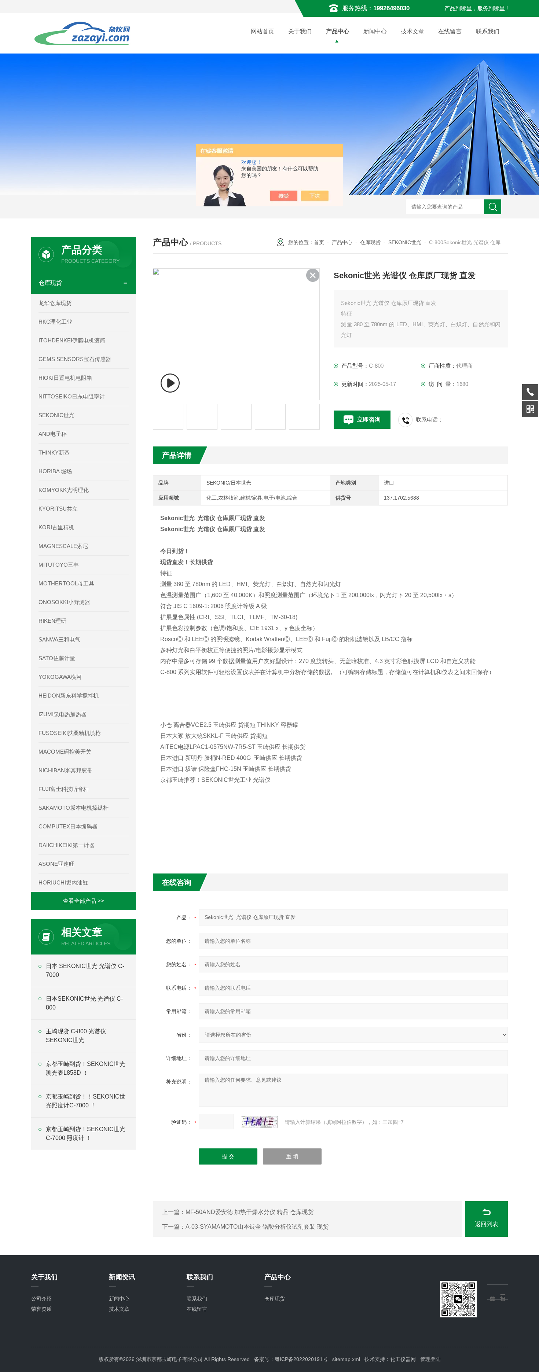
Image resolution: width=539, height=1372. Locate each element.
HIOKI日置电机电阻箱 (65, 378)
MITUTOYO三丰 (58, 565)
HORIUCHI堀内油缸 (63, 882)
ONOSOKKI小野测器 (64, 602)
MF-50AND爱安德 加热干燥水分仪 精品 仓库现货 (250, 1212)
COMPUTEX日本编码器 (68, 826)
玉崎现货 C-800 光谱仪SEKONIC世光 (76, 1035)
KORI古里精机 (56, 527)
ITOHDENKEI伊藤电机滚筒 (71, 340)
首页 (319, 242)
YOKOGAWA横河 (60, 677)
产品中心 (337, 31)
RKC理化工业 (55, 322)
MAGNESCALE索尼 (63, 546)
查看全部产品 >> (83, 901)
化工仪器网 (403, 1359)
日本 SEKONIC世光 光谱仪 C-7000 (85, 970)
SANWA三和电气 (59, 639)
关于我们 (300, 31)
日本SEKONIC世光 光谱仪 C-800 (84, 1003)
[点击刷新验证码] (259, 1122)
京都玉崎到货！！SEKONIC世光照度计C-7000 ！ (85, 1100)
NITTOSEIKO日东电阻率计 (71, 396)
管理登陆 (430, 1359)
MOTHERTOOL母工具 (66, 583)
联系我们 (487, 31)
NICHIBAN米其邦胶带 (65, 770)
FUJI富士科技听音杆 (63, 789)
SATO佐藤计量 (56, 658)
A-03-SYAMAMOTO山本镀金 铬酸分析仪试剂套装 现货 (257, 1227)
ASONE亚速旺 (56, 864)
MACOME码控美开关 (64, 751)
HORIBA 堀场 (55, 471)
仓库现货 (370, 242)
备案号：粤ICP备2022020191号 (291, 1359)
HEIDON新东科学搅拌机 (68, 695)
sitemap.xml (346, 1359)
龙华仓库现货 (55, 303)
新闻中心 (375, 31)
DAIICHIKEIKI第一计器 (66, 845)
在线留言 (450, 31)
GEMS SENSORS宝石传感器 (74, 359)
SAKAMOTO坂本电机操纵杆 (73, 808)
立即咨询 (369, 419)
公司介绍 (41, 1299)
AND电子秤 (52, 434)
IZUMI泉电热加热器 (62, 714)
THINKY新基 (54, 452)
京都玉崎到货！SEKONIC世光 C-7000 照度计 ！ (85, 1133)
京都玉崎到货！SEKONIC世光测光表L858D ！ (85, 1068)
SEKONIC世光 (404, 242)
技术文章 (412, 31)
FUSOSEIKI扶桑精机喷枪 (69, 733)
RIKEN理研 (52, 621)
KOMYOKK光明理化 (63, 490)
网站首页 (262, 31)
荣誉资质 (41, 1309)
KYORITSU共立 (58, 508)
